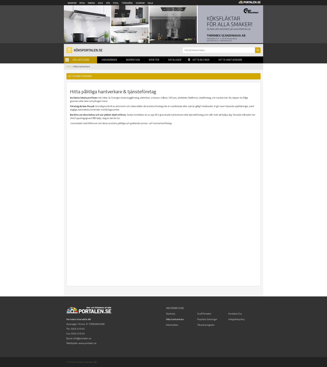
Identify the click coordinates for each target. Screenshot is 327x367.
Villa (150, 3)
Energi (91, 3)
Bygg (82, 3)
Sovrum (140, 3)
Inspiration (133, 60)
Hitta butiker (201, 60)
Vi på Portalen (204, 313)
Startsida (170, 313)
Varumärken (109, 60)
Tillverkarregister (206, 325)
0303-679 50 (77, 329)
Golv (100, 3)
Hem (68, 66)
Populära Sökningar (207, 319)
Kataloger (174, 60)
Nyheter (154, 60)
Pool (116, 3)
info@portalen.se (82, 338)
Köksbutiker (172, 325)
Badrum (72, 3)
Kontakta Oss (235, 313)
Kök (108, 3)
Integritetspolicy (236, 319)
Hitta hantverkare (230, 60)
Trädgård (127, 3)
